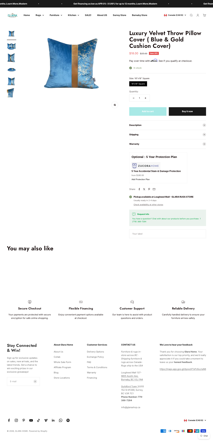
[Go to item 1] (11, 35)
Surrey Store (119, 15)
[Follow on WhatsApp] (61, 420)
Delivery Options (95, 351)
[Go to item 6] (11, 93)
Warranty (91, 372)
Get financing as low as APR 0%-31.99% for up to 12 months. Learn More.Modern (106, 3)
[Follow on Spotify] (68, 420)
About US (102, 15)
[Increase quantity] (145, 98)
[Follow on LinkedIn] (53, 420)
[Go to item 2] (11, 46)
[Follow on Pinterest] (24, 420)
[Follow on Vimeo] (46, 420)
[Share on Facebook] (139, 189)
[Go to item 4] (11, 70)
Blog (56, 372)
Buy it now (187, 111)
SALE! (88, 15)
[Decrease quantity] (133, 98)
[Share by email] (154, 189)
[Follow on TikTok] (38, 420)
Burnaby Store (139, 15)
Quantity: (133, 91)
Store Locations (62, 377)
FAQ (89, 362)
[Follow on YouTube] (31, 420)
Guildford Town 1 (130, 386)
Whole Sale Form (62, 362)
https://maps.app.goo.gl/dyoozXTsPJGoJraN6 (183, 369)
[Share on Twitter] (144, 189)
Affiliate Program (62, 367)
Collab (57, 357)
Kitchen (72, 15)
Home (27, 15)
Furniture (54, 15)
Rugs (38, 15)
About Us (58, 351)
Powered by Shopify (38, 431)
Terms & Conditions (97, 367)
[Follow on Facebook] (9, 420)
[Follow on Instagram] (16, 420)
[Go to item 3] (11, 58)
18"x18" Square (138, 83)
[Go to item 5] (11, 81)
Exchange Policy (95, 357)
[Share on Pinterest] (149, 189)
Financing (92, 377)
